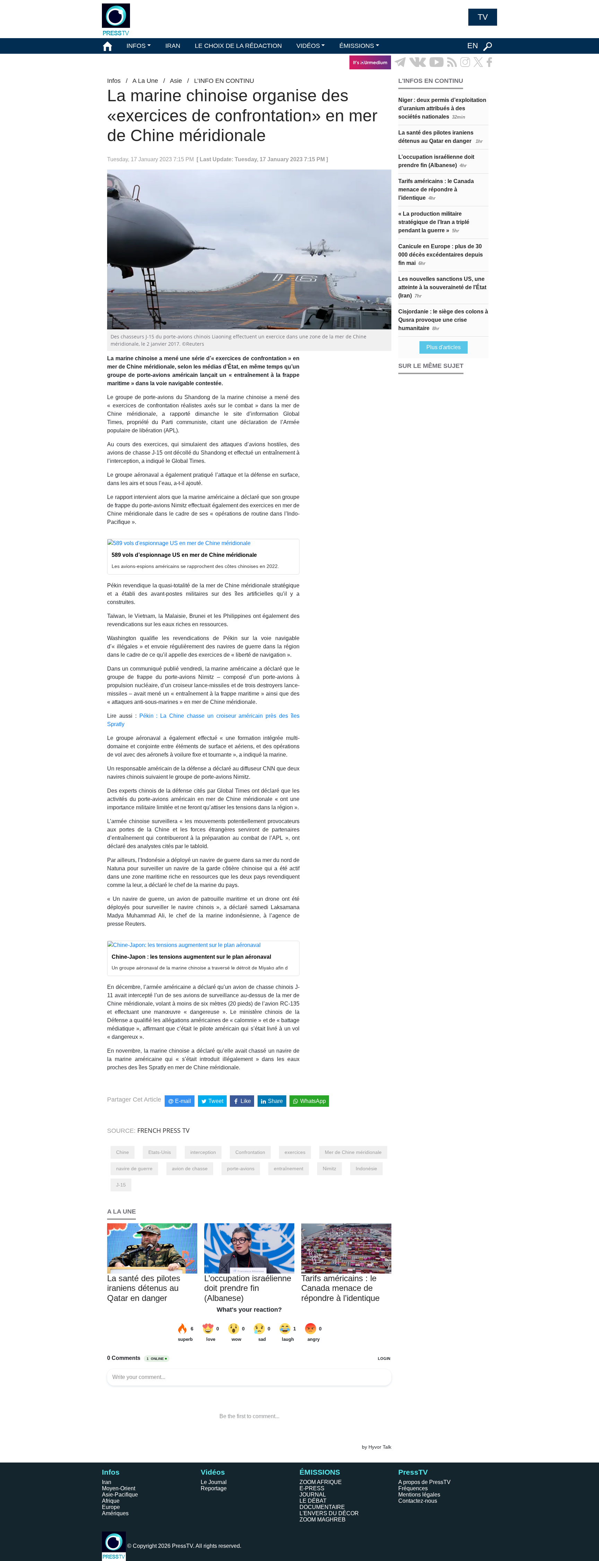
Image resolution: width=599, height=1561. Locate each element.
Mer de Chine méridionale (353, 1152)
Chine (122, 1152)
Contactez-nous (417, 1501)
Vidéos (213, 1472)
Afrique (111, 1501)
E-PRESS (312, 1488)
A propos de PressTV (424, 1482)
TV (483, 16)
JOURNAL (313, 1495)
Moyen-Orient (118, 1488)
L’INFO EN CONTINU (224, 80)
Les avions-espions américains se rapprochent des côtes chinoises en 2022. (195, 566)
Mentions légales (419, 1495)
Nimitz (329, 1168)
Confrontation (250, 1152)
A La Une (145, 80)
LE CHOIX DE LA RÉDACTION (238, 45)
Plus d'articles (443, 347)
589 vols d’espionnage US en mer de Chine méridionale (184, 555)
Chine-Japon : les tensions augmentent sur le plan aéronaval (191, 957)
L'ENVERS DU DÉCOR (329, 1513)
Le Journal (214, 1482)
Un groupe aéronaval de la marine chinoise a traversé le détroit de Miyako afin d (200, 968)
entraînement (288, 1168)
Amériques (115, 1513)
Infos (114, 80)
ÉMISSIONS (356, 45)
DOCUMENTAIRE (322, 1507)
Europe (111, 1507)
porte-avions (240, 1168)
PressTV (413, 1472)
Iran (106, 1482)
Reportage (214, 1488)
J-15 (121, 1185)
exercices (295, 1152)
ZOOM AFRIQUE (321, 1482)
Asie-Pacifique (120, 1495)
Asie (176, 80)
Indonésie (366, 1168)
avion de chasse (190, 1168)
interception (203, 1152)
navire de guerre (134, 1168)
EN (472, 45)
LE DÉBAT (313, 1501)
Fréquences (413, 1488)
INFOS (136, 45)
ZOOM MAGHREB (323, 1520)
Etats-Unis (159, 1152)
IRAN (172, 45)
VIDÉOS (308, 45)
